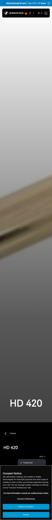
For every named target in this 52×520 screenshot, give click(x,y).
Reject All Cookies (25, 507)
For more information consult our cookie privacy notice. (25, 493)
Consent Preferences (26, 499)
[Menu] (45, 13)
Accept (26, 515)
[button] (26, 13)
